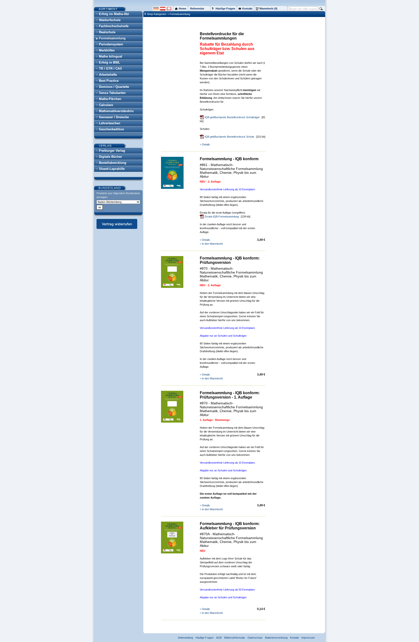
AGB (219, 637)
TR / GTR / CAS (110, 68)
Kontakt (294, 637)
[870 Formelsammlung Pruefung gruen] (172, 286)
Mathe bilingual (110, 56)
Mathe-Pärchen (110, 99)
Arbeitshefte (108, 74)
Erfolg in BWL (109, 62)
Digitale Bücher (110, 156)
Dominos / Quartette (114, 87)
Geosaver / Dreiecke (114, 117)
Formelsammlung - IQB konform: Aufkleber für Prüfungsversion (230, 526)
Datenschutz (255, 637)
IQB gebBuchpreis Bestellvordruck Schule (229, 136)
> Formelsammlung (179, 14)
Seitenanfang (185, 637)
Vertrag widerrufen (117, 224)
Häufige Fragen (204, 637)
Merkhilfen (107, 50)
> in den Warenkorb (211, 243)
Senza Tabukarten (112, 93)
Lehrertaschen (109, 123)
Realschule (107, 32)
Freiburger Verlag (112, 150)
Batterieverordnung (276, 637)
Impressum (308, 637)
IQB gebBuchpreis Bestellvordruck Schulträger (232, 117)
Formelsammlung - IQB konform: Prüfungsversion (230, 260)
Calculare (106, 105)
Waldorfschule (110, 20)
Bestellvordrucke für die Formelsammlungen (222, 36)
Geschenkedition (111, 129)
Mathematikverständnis (116, 111)
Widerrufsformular (234, 637)
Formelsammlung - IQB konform (229, 159)
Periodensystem (111, 44)
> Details (205, 144)
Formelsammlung (112, 38)
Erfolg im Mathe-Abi (114, 14)
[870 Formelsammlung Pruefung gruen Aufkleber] (172, 552)
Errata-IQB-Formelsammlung (222, 216)
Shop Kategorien (156, 14)
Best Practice (109, 81)
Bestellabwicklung (112, 163)
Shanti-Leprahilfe (112, 169)
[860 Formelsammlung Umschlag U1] (172, 187)
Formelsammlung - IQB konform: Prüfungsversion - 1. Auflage (230, 395)
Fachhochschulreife (114, 26)
